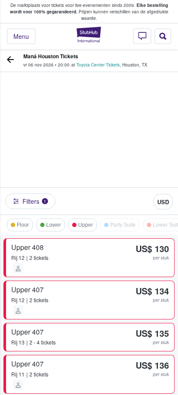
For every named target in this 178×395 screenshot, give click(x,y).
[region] (89, 141)
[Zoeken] (163, 36)
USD (163, 202)
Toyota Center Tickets (98, 65)
